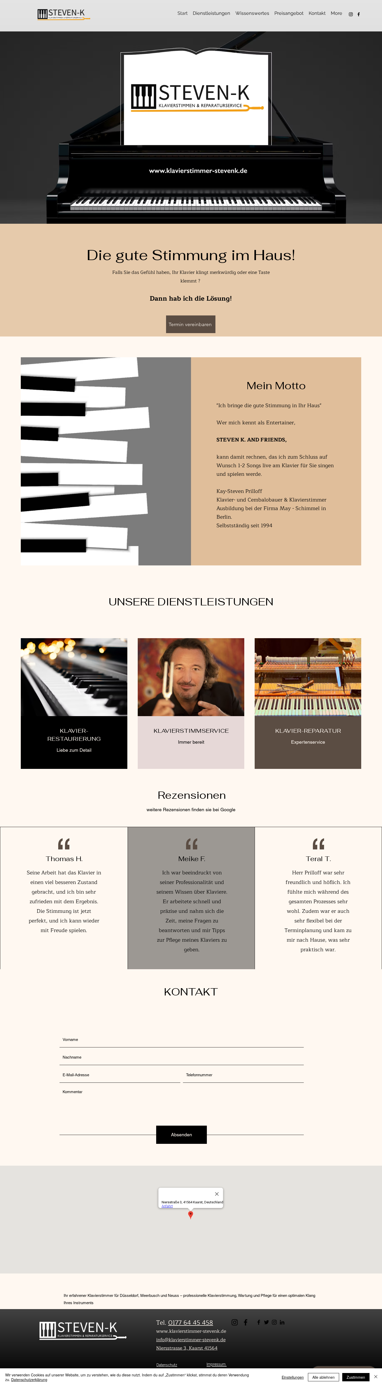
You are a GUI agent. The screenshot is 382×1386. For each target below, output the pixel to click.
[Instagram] (274, 1322)
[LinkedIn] (282, 1322)
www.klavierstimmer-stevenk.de (191, 1331)
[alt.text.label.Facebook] (358, 14)
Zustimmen (356, 1377)
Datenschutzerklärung (29, 1379)
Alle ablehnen (323, 1377)
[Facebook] (258, 1322)
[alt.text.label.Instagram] (350, 14)
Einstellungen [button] (293, 1377)
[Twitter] (266, 1322)
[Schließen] (376, 1377)
